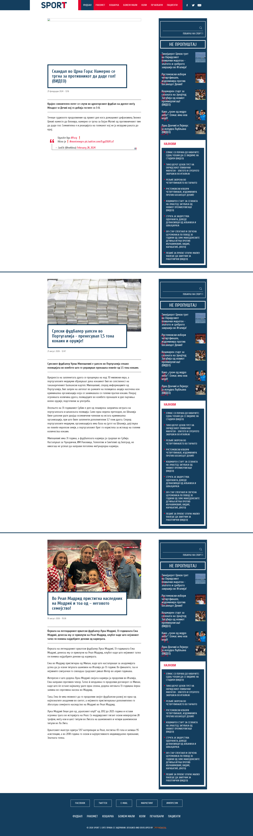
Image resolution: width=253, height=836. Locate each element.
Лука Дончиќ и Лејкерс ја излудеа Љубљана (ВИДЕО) (175, 129)
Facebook (187, 5)
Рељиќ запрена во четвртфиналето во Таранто (181, 181)
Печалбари (157, 5)
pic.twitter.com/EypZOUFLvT (99, 141)
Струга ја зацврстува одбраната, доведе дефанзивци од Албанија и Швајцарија (181, 221)
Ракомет (100, 5)
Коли (144, 5)
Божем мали (130, 5)
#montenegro (77, 141)
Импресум (172, 803)
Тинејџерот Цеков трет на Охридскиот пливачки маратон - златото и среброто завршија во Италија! (175, 60)
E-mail (199, 5)
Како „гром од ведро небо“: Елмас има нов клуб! (174, 115)
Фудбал (87, 5)
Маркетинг (147, 803)
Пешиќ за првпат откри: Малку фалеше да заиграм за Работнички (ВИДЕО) (183, 256)
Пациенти (172, 5)
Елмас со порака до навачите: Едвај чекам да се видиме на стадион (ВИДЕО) (182, 155)
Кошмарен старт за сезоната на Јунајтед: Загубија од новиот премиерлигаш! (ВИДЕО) (174, 97)
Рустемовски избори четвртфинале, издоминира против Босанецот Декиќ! (174, 79)
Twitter (193, 5)
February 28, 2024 (86, 147)
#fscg (74, 137)
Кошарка (114, 5)
